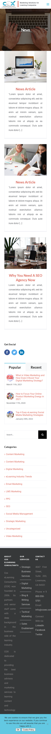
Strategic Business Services (26, 571)
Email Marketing (14, 484)
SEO (8, 506)
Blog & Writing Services (26, 600)
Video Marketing (14, 536)
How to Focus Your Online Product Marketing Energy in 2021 (30, 396)
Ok (18, 730)
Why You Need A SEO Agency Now (26, 253)
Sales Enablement (26, 626)
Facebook (40, 630)
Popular (15, 367)
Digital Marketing (14, 469)
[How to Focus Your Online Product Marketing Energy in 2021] (10, 394)
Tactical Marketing (26, 614)
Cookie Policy (28, 730)
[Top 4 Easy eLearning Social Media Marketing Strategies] (10, 413)
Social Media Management (19, 513)
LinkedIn (39, 625)
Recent (36, 367)
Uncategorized (13, 528)
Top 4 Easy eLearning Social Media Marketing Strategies (30, 413)
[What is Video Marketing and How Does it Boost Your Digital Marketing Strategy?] (10, 376)
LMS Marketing (13, 491)
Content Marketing (15, 454)
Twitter (38, 634)
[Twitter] (14, 352)
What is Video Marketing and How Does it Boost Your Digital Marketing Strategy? (30, 378)
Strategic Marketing (16, 521)
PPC (8, 499)
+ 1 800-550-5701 (41, 596)
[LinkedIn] (21, 352)
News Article (26, 67)
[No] (47, 724)
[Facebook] (7, 352)
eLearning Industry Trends (19, 476)
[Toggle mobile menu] (48, 4)
